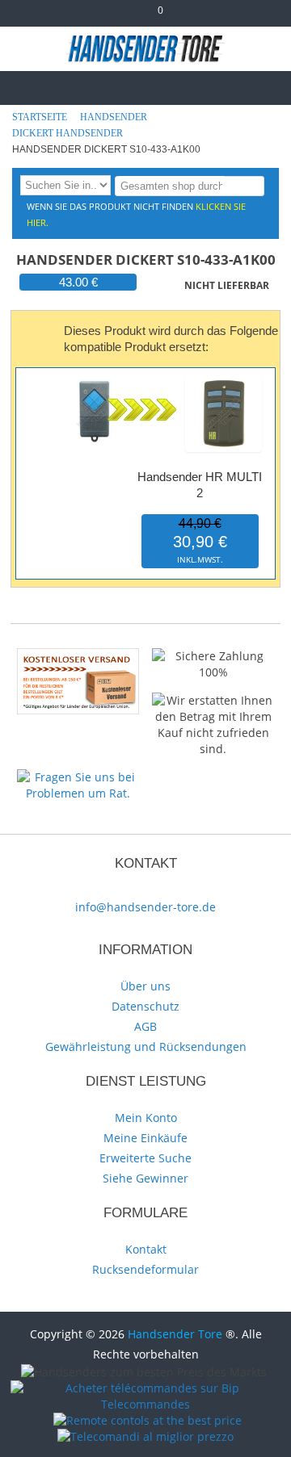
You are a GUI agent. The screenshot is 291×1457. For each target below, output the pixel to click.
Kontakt (146, 1249)
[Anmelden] (191, 16)
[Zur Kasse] (126, 16)
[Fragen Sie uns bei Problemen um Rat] (78, 777)
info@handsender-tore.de (145, 907)
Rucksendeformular (145, 1269)
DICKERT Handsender (68, 133)
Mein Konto (146, 1117)
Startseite (41, 117)
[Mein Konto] (100, 16)
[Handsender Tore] (146, 48)
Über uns (145, 986)
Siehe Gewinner (145, 1178)
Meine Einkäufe (145, 1137)
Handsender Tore (175, 1334)
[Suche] (249, 185)
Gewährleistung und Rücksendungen (146, 1046)
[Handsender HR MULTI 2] (223, 379)
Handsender (115, 117)
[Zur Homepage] (26, 86)
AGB (145, 1026)
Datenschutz (145, 1006)
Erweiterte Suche (145, 1158)
